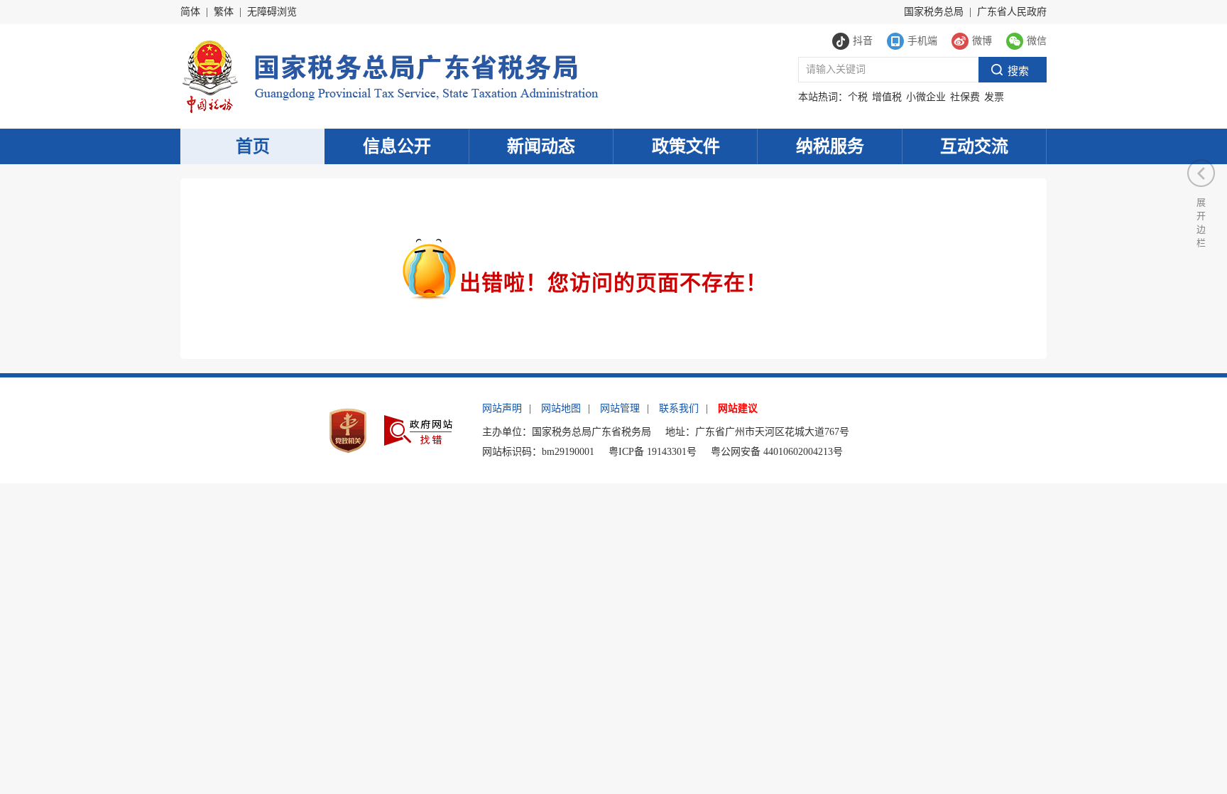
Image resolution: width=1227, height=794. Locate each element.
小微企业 (926, 97)
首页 (253, 146)
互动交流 (974, 146)
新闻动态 (541, 146)
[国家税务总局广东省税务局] (389, 75)
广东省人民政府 (1012, 11)
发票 (994, 97)
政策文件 (686, 146)
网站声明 (502, 408)
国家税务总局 (934, 11)
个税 (858, 97)
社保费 (965, 97)
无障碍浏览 (272, 11)
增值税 (887, 97)
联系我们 (679, 408)
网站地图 (561, 408)
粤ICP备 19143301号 (653, 451)
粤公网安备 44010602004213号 (777, 451)
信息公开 (397, 146)
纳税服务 (830, 146)
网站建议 (738, 408)
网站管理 (620, 408)
